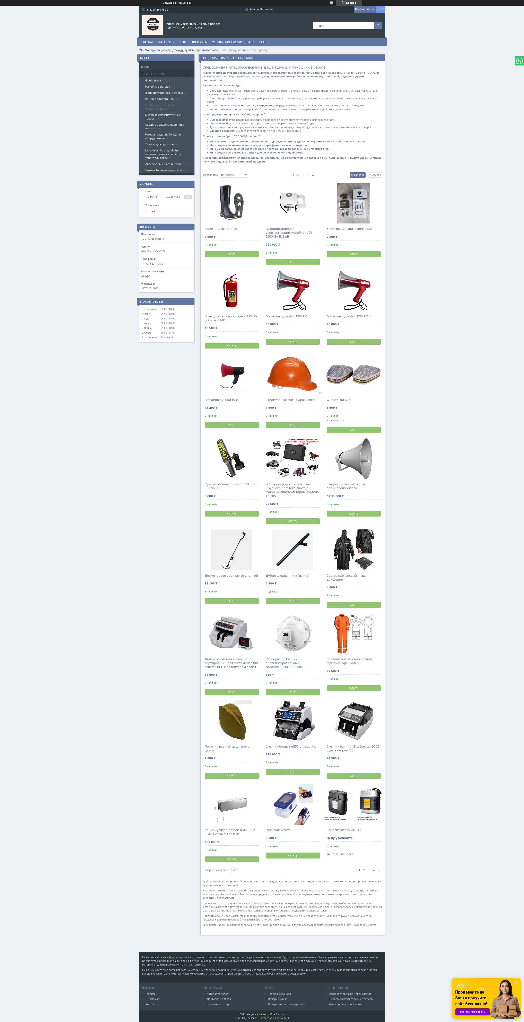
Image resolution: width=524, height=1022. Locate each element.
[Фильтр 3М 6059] (354, 374)
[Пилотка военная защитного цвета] (232, 720)
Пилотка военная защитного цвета (227, 748)
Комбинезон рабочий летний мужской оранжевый (349, 661)
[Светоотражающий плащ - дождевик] (354, 549)
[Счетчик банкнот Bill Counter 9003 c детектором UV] (354, 720)
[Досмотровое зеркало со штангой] (232, 549)
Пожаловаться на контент (274, 1018)
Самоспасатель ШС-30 (344, 830)
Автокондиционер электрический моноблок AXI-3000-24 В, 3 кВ (290, 232)
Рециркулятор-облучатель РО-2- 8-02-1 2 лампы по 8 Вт (230, 832)
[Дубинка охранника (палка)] (293, 549)
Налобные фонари (157, 86)
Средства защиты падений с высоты (164, 126)
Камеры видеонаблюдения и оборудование (164, 136)
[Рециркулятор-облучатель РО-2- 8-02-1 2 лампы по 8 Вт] (232, 804)
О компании (153, 999)
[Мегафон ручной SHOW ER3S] (354, 290)
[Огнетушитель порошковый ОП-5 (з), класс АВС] (232, 290)
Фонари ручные (155, 80)
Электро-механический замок (351, 228)
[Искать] (378, 25)
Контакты (199, 42)
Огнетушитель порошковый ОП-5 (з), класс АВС (231, 318)
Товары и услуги (152, 74)
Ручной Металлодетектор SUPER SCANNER (230, 486)
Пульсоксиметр (278, 830)
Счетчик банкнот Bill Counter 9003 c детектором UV (353, 748)
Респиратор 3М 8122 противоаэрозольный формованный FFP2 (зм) (285, 663)
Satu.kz (280, 1014)
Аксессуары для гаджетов (163, 164)
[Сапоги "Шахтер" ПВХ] (232, 203)
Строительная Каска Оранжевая (290, 400)
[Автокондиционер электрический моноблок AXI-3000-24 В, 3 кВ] (293, 203)
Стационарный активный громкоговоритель (346, 486)
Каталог (164, 42)
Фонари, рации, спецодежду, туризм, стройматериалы (181, 50)
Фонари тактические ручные (286, 1004)
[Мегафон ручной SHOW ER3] (293, 290)
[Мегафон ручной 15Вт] (232, 374)
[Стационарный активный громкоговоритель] (354, 458)
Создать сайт (170, 2)
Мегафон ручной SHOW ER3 (287, 316)
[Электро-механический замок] (354, 203)
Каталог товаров (218, 993)
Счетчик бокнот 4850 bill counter (291, 746)
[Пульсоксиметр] (293, 804)
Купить (231, 254)
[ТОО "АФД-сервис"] (152, 25)
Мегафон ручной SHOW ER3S (349, 316)
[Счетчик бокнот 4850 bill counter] (293, 720)
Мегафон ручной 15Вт (221, 400)
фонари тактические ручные (164, 92)
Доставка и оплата (219, 999)
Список (376, 174)
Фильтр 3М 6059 (339, 400)
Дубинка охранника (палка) (287, 575)
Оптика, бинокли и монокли (163, 170)
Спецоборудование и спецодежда (159, 106)
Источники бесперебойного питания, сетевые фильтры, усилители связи (163, 154)
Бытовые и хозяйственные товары (163, 116)
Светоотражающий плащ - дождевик (347, 577)
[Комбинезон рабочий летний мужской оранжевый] (354, 633)
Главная (148, 42)
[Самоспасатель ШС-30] (354, 804)
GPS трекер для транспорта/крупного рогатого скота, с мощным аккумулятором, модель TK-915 (292, 489)
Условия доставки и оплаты (233, 42)
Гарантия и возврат (219, 1004)
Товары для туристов (159, 144)
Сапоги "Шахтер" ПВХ (221, 228)
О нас (183, 42)
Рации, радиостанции (160, 98)
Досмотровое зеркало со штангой (231, 575)
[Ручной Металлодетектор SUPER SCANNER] (232, 458)
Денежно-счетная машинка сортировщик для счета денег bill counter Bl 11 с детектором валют (231, 663)
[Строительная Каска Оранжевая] (293, 374)
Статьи (264, 42)
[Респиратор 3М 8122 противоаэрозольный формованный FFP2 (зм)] (293, 633)
